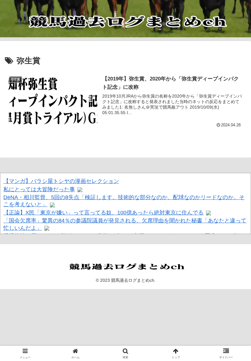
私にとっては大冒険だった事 (39, 189)
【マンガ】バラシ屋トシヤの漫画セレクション (61, 181)
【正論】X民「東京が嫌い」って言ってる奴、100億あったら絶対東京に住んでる (103, 213)
